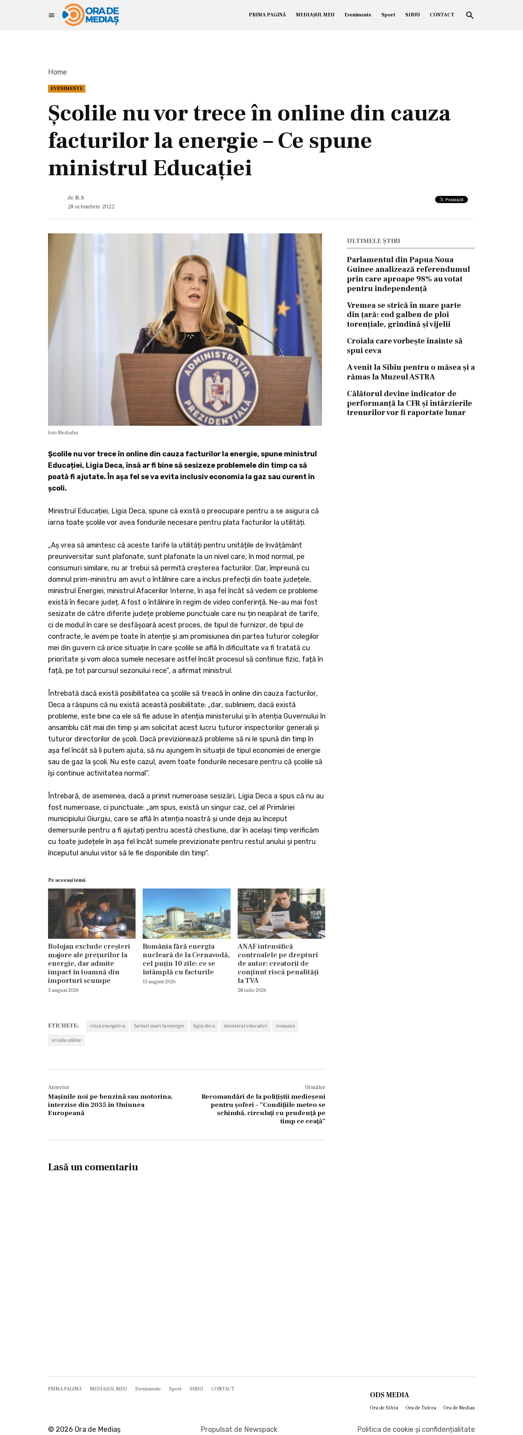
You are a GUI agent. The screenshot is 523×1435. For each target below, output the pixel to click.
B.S (79, 197)
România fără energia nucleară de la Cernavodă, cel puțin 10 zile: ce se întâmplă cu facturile (186, 959)
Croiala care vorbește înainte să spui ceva (405, 346)
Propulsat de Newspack (239, 1429)
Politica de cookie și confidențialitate (416, 1429)
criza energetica (107, 1026)
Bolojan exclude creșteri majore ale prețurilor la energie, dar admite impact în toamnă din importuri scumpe (89, 963)
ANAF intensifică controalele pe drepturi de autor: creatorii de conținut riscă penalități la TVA (278, 963)
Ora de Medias (459, 1408)
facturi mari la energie (159, 1026)
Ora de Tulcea (421, 1408)
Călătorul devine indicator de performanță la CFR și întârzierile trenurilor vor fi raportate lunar (409, 403)
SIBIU (412, 15)
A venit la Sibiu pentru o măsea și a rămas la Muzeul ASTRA (411, 372)
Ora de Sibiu (384, 1408)
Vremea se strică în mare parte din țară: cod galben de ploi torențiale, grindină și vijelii (404, 315)
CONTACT (442, 15)
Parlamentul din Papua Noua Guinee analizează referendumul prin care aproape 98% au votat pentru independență (408, 274)
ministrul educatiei (245, 1026)
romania (285, 1026)
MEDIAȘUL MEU (315, 15)
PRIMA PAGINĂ (267, 15)
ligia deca (204, 1026)
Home (57, 72)
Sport (388, 15)
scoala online (66, 1040)
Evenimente (357, 15)
